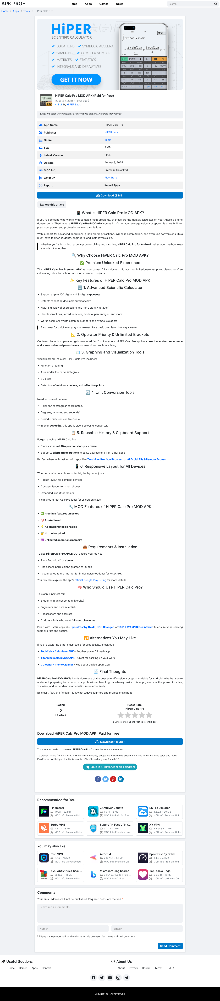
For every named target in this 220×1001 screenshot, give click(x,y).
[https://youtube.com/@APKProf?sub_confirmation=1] (110, 977)
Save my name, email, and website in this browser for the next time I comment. (88, 936)
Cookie (146, 968)
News (119, 3)
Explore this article (52, 204)
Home (73, 3)
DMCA (170, 968)
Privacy (133, 968)
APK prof (13, 4)
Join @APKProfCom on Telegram (113, 767)
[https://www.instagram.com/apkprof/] (118, 977)
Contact (46, 968)
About (121, 968)
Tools (26, 11)
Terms (158, 968)
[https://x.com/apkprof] (101, 977)
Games (103, 3)
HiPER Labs (74, 104)
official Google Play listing (90, 580)
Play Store (110, 177)
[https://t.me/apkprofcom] (126, 977)
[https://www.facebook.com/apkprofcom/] (93, 977)
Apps (88, 3)
